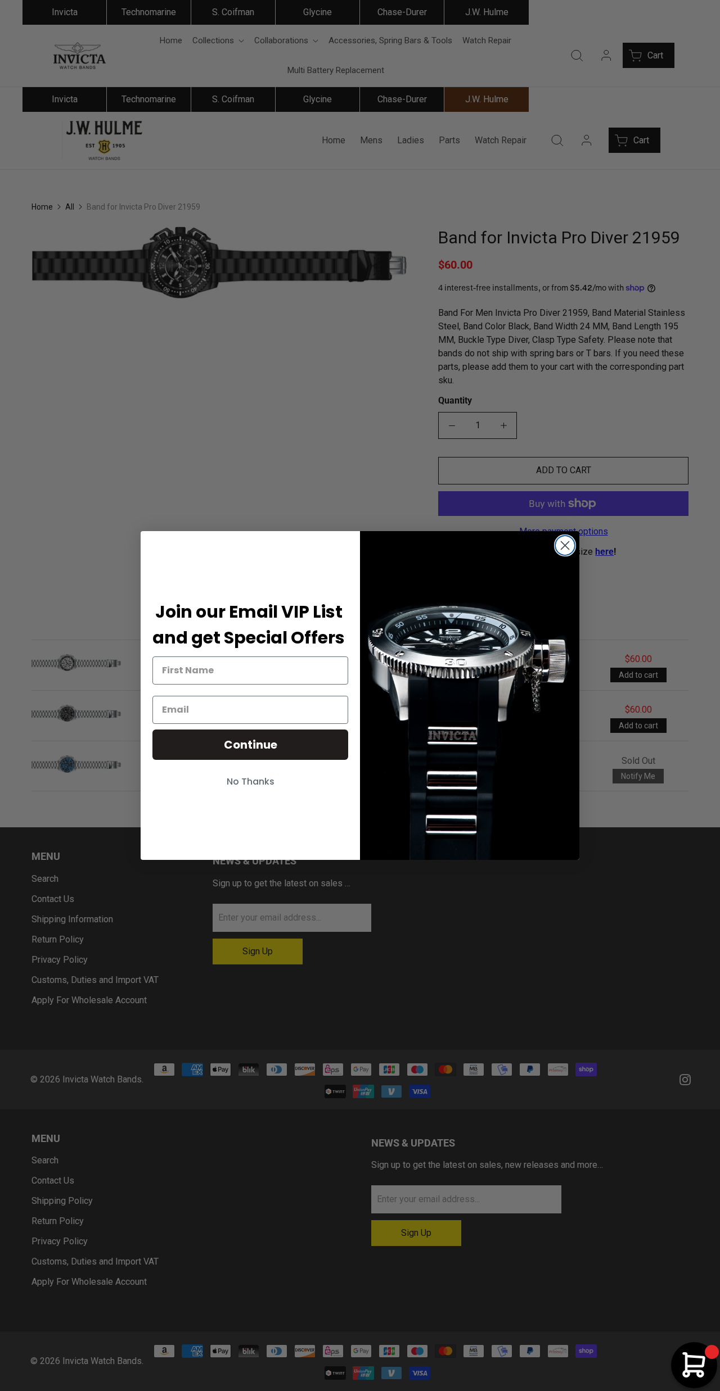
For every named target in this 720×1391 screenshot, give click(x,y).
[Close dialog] (565, 545)
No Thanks (250, 781)
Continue (250, 745)
